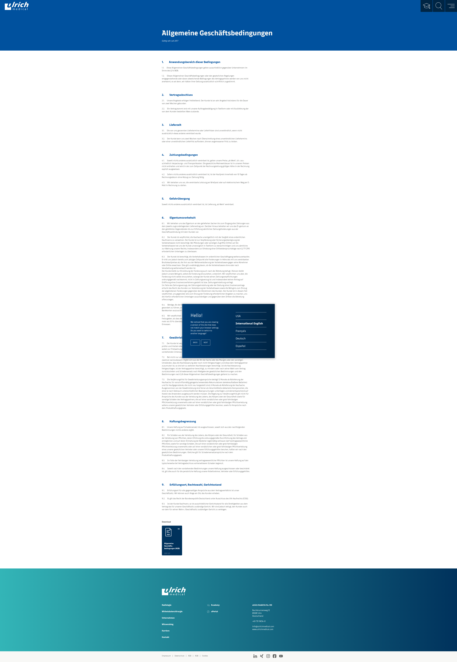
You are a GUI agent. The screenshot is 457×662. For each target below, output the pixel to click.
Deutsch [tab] (241, 338)
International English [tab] (249, 323)
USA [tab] (238, 316)
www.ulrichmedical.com (262, 629)
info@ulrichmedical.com (263, 626)
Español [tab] (241, 346)
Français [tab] (241, 331)
